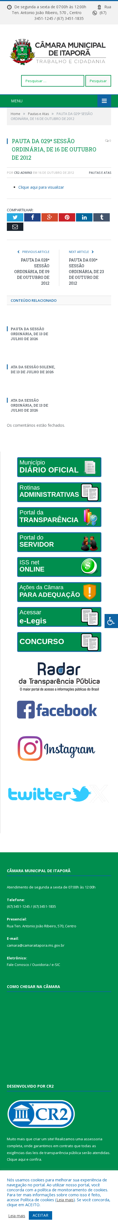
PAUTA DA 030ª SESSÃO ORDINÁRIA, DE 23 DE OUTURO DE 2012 (86, 271)
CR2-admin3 (23, 172)
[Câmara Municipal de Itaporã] (59, 50)
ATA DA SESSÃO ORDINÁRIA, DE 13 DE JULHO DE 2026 (29, 405)
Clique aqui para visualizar (41, 187)
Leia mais (65, 1199)
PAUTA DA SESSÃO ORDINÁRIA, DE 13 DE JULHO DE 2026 (29, 333)
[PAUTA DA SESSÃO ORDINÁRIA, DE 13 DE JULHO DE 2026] (33, 318)
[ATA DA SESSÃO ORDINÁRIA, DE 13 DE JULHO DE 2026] (33, 390)
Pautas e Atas (100, 172)
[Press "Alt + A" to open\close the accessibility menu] (111, 621)
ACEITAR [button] (40, 1215)
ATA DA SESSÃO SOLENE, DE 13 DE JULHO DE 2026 (33, 369)
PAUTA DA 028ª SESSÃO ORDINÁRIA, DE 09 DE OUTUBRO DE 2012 (31, 271)
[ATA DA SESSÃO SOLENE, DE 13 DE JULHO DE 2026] (33, 356)
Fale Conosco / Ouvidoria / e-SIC (33, 964)
